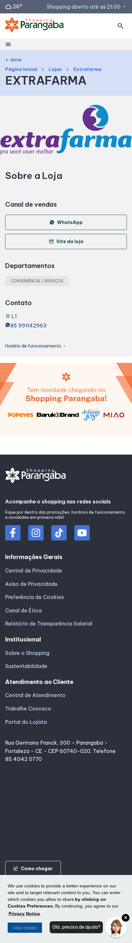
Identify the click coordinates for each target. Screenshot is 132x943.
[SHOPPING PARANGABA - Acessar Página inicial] (34, 26)
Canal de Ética (23, 610)
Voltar (13, 60)
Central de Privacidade (33, 570)
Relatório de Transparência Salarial (48, 623)
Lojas (55, 69)
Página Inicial (21, 69)
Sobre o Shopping (27, 653)
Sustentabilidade (26, 666)
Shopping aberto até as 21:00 (87, 7)
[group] (66, 401)
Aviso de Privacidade (31, 584)
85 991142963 (28, 325)
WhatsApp (70, 222)
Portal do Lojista (26, 722)
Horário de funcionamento (35, 346)
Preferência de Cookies (34, 597)
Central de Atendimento (35, 695)
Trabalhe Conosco (28, 708)
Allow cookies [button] (25, 927)
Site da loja (66, 241)
